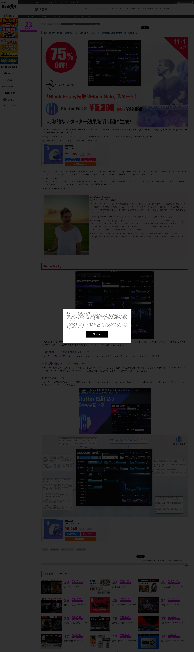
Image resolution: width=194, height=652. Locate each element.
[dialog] (97, 326)
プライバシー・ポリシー (87, 325)
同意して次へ (97, 334)
